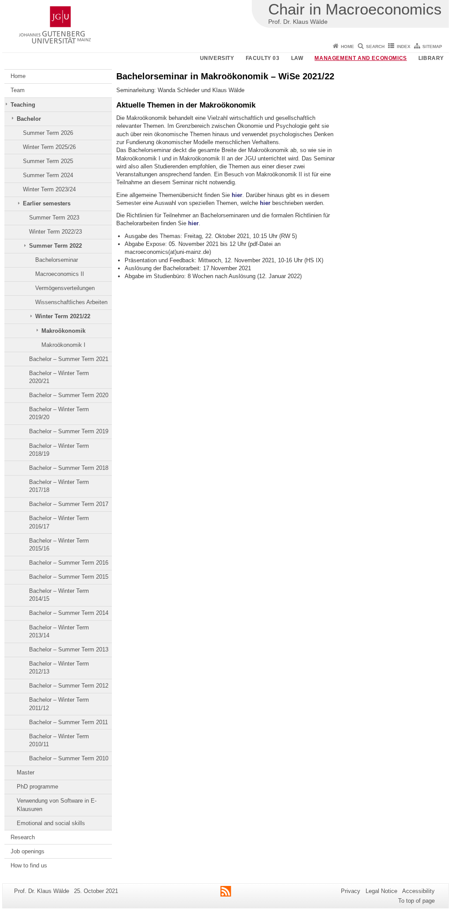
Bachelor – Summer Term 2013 (68, 649)
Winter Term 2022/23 (55, 231)
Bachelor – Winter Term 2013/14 (59, 631)
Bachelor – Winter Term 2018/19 (59, 450)
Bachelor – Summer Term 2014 (68, 613)
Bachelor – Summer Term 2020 (68, 395)
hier (237, 195)
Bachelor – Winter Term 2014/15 (59, 595)
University (217, 58)
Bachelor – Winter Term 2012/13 (59, 667)
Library (431, 58)
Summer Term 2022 (55, 245)
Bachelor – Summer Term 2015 (68, 576)
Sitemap (432, 46)
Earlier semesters (46, 203)
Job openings (27, 851)
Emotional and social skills (51, 823)
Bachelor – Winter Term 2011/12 (59, 703)
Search (375, 46)
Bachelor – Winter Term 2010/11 (59, 740)
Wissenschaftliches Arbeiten (71, 302)
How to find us (29, 865)
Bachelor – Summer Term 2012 (68, 685)
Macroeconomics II (59, 274)
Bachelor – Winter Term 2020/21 (59, 377)
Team (18, 90)
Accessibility (418, 891)
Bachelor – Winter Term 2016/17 (59, 522)
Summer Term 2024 (48, 175)
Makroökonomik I (63, 345)
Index (403, 46)
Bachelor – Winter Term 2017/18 (59, 486)
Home (347, 46)
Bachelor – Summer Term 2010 (68, 758)
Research (23, 837)
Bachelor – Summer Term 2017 (68, 504)
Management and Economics (360, 58)
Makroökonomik (63, 330)
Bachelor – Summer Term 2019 (68, 431)
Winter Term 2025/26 (49, 147)
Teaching (23, 104)
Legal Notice (381, 891)
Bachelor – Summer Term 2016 (68, 562)
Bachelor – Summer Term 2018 (68, 468)
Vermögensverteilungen (65, 288)
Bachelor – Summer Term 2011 (68, 722)
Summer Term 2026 (48, 133)
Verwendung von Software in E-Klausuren (56, 804)
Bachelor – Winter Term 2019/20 (59, 413)
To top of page (416, 900)
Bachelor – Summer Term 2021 (68, 359)
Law (297, 58)
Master (25, 772)
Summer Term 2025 (48, 161)
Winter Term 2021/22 (62, 316)
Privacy (350, 891)
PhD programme (37, 786)
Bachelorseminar (56, 260)
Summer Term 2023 (54, 217)
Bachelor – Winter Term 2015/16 (59, 544)
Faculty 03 (263, 58)
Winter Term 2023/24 (49, 189)
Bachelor (29, 118)
